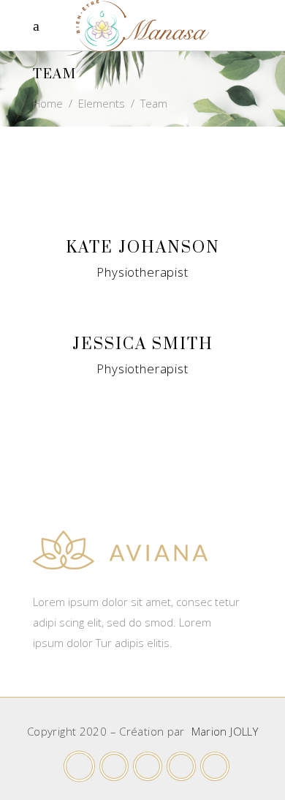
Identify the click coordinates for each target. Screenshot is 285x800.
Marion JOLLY (225, 731)
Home (48, 103)
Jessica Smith (142, 344)
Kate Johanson (143, 248)
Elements (101, 103)
